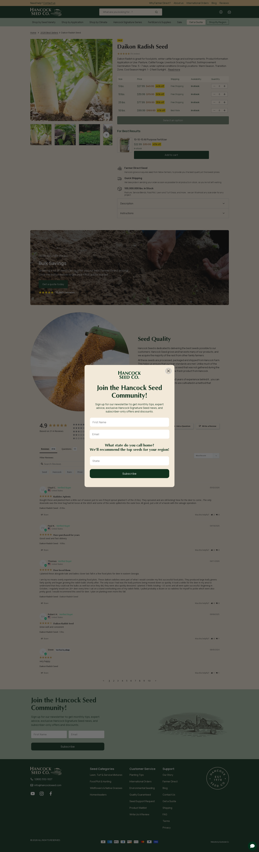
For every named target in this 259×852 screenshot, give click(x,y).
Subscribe (129, 473)
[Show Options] (166, 460)
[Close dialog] (168, 371)
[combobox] (128, 460)
